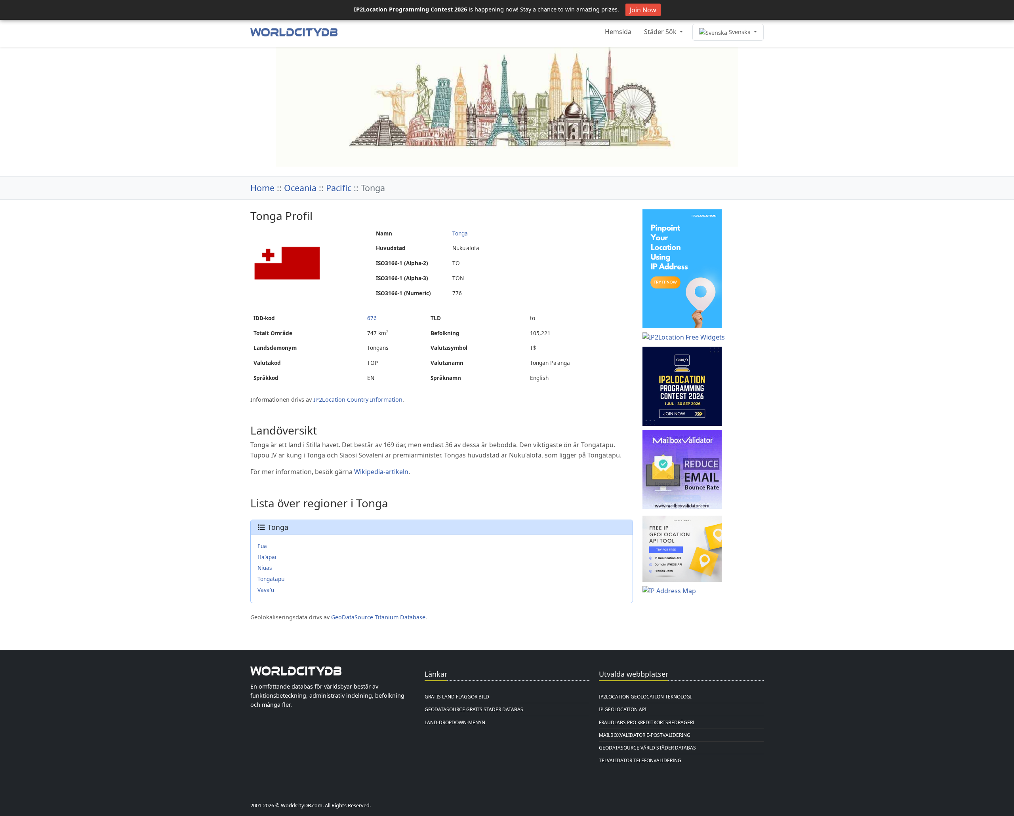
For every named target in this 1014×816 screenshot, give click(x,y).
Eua (262, 546)
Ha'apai (266, 557)
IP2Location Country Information (357, 399)
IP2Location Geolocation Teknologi (645, 696)
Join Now (643, 10)
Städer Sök (661, 31)
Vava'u (265, 590)
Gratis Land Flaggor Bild (457, 696)
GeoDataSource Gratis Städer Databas (474, 709)
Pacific (338, 188)
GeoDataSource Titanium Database (378, 617)
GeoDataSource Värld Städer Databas (647, 747)
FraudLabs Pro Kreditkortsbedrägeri (646, 722)
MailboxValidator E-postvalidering (644, 735)
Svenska (739, 32)
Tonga (460, 233)
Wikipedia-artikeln (381, 471)
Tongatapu (270, 579)
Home (262, 188)
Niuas (264, 567)
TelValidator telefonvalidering (640, 760)
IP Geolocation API (622, 709)
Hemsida (618, 31)
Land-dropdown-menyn (455, 722)
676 (372, 318)
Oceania (300, 188)
